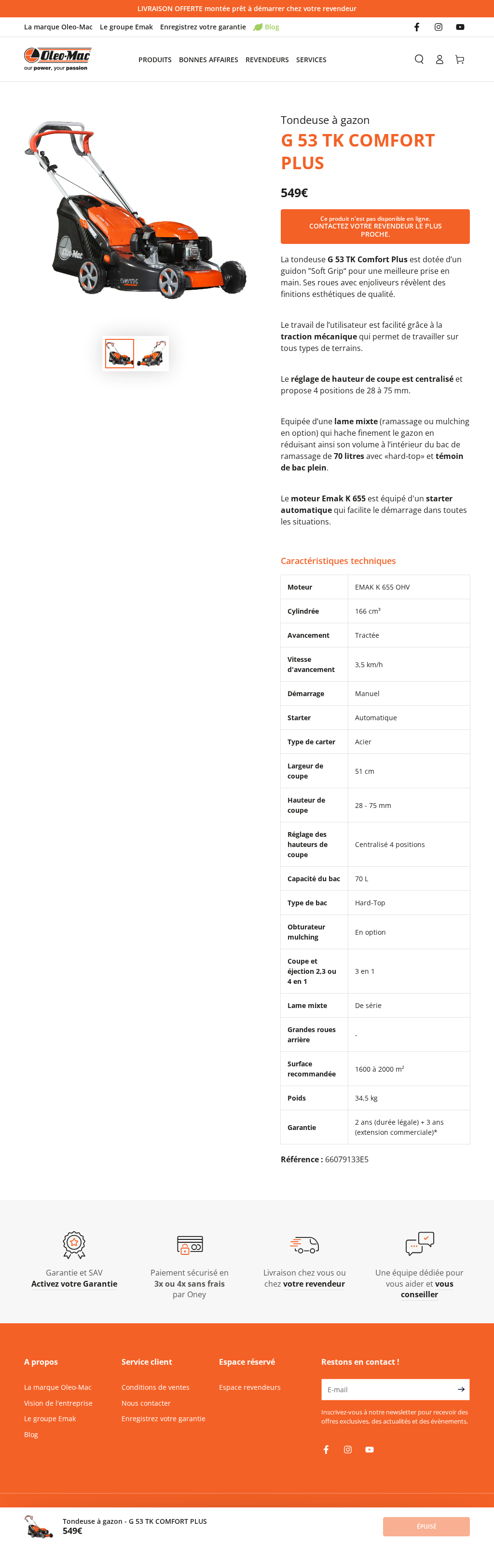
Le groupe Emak (126, 26)
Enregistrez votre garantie (203, 26)
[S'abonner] (463, 1389)
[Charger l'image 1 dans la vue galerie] (119, 353)
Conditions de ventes (156, 1387)
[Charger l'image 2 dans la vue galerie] (151, 353)
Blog (272, 26)
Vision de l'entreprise (58, 1403)
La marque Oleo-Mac (58, 26)
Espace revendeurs (250, 1387)
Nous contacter (146, 1403)
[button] (419, 59)
